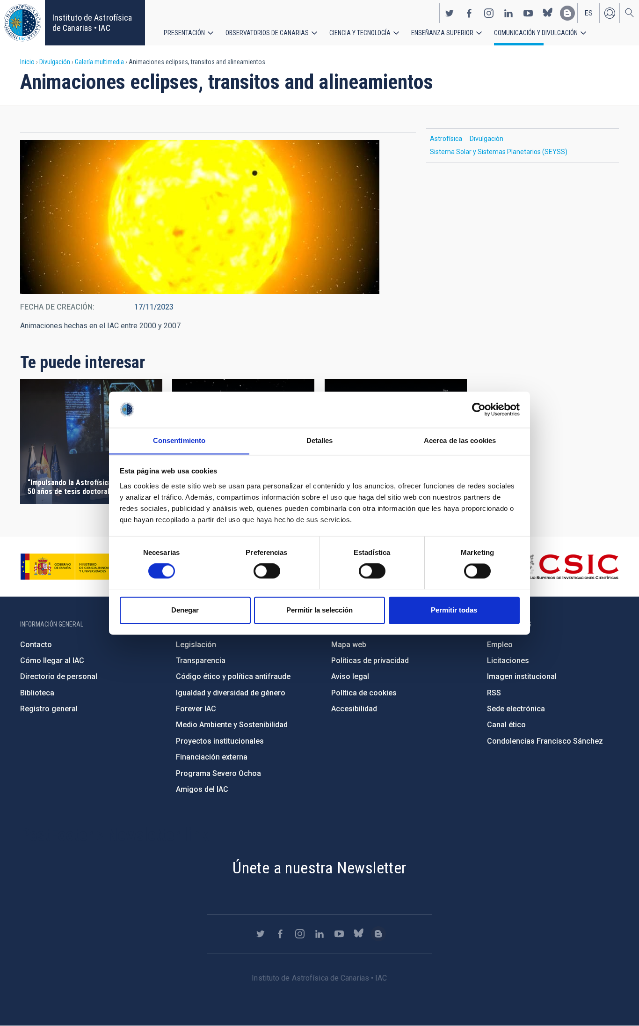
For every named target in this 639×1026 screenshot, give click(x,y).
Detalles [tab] (319, 440)
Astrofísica (446, 138)
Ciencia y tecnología (360, 33)
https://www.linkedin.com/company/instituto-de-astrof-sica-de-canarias (508, 13)
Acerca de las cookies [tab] (460, 440)
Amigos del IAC (202, 789)
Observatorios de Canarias (267, 33)
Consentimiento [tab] (179, 440)
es (589, 13)
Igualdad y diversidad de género (230, 692)
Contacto (36, 644)
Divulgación (54, 62)
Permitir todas (454, 610)
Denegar (185, 610)
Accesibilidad (354, 708)
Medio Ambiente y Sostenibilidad (232, 724)
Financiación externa (211, 757)
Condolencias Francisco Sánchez (545, 741)
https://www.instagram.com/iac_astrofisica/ (489, 13)
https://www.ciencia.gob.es (72, 566)
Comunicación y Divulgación (536, 33)
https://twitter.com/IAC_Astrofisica (449, 13)
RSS (494, 692)
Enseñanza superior (442, 33)
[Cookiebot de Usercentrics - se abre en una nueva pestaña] (479, 409)
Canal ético (506, 724)
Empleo (500, 644)
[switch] (267, 570)
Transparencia (200, 660)
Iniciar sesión (609, 13)
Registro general (49, 708)
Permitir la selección (319, 610)
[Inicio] (22, 22)
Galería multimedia (99, 62)
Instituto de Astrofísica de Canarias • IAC (92, 23)
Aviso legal (350, 676)
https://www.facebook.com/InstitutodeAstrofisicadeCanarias (469, 13)
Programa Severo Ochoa (218, 773)
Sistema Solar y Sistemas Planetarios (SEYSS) (498, 151)
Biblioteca (37, 692)
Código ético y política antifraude (233, 676)
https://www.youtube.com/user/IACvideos (528, 13)
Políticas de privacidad (370, 660)
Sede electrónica (516, 708)
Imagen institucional (522, 676)
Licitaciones (508, 660)
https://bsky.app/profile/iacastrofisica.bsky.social (548, 13)
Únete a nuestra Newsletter (319, 867)
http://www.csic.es (567, 567)
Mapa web (348, 644)
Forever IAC (196, 708)
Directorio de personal (58, 676)
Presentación (184, 33)
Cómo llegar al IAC (52, 660)
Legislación (196, 644)
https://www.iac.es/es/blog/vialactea (567, 13)
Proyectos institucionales (220, 741)
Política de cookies (364, 692)
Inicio (27, 62)
